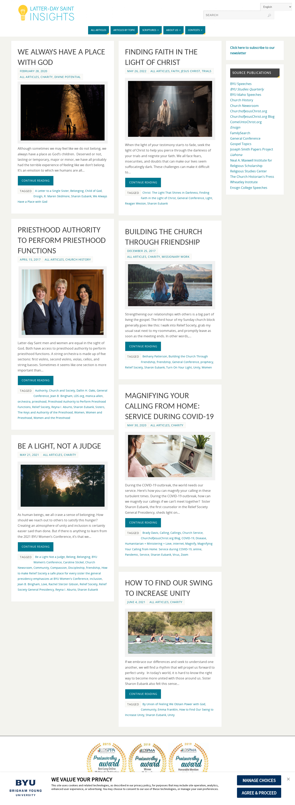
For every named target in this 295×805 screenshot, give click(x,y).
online (197, 549)
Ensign (38, 196)
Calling (164, 533)
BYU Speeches (241, 84)
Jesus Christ (190, 71)
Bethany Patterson (154, 356)
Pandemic (131, 554)
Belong (70, 557)
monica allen (94, 396)
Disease (201, 538)
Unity (196, 367)
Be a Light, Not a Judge (59, 447)
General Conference (190, 198)
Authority (41, 390)
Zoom (184, 554)
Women (79, 412)
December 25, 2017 (141, 251)
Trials (207, 71)
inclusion (96, 579)
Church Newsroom (244, 105)
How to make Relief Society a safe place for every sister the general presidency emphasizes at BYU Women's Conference (62, 573)
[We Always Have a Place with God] (63, 113)
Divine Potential (67, 77)
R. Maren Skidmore (57, 196)
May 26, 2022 (136, 71)
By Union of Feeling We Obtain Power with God (173, 704)
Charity (47, 77)
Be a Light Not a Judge (50, 557)
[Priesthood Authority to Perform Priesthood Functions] (63, 302)
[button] (288, 779)
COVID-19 (188, 538)
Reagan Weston (135, 203)
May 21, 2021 (29, 455)
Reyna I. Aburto (61, 407)
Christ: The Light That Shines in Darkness (170, 192)
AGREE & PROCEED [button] (259, 793)
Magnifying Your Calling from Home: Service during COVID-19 (169, 406)
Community (41, 568)
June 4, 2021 (136, 602)
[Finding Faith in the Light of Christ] (170, 109)
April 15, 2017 (30, 259)
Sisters (99, 407)
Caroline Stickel (73, 562)
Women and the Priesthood (52, 418)
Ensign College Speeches (248, 187)
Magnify (190, 543)
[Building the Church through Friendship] (170, 285)
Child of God (93, 191)
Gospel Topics (240, 144)
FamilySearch (240, 133)
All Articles (29, 77)
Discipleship (76, 568)
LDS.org (79, 396)
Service (144, 554)
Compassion (58, 568)
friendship (164, 362)
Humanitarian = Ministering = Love (148, 543)
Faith (175, 71)
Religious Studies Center (248, 171)
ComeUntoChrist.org (246, 122)
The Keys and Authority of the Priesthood (45, 412)
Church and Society (62, 390)
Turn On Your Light (179, 367)
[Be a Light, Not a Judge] (63, 486)
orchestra (24, 401)
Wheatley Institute (244, 182)
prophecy (206, 362)
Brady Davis (150, 533)
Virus (176, 554)
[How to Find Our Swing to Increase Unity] (170, 633)
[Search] (269, 15)
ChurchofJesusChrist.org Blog (160, 538)
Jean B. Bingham (61, 396)
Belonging (77, 191)
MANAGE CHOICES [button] (259, 780)
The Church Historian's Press (252, 176)
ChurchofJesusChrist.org (248, 111)
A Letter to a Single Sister (52, 191)
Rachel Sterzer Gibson (63, 584)
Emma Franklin (168, 709)
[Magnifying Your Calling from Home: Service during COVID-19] (170, 456)
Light (208, 198)
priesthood (39, 401)
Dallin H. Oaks (85, 390)
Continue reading (36, 180)
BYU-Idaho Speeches (245, 94)
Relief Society (41, 407)
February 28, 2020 (33, 71)
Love (44, 584)
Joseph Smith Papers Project (251, 149)
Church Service (192, 533)
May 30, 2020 (136, 425)
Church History (78, 259)
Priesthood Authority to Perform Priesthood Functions (62, 240)
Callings (175, 533)
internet (178, 543)
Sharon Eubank (81, 196)
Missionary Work (176, 257)
